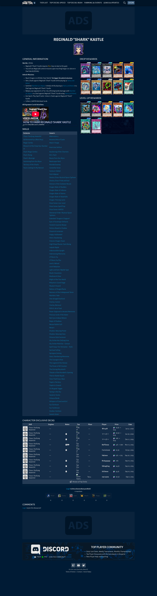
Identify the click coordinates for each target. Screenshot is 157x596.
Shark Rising (27, 155)
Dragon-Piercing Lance (57, 200)
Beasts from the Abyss (57, 158)
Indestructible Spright (56, 250)
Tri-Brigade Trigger (55, 388)
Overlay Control (54, 302)
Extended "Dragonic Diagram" (59, 218)
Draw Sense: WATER (56, 209)
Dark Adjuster (54, 174)
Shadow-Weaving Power (57, 331)
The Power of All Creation (58, 366)
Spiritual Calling (54, 350)
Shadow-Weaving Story (57, 334)
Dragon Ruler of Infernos (57, 190)
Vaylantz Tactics (54, 395)
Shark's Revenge (29, 158)
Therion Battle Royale (56, 376)
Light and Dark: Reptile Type (59, 270)
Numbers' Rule (54, 295)
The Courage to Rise (56, 360)
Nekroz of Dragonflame (57, 289)
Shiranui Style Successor (57, 337)
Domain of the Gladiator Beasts (60, 184)
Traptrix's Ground (55, 385)
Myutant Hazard (55, 286)
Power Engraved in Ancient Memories (62, 311)
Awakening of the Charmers (59, 152)
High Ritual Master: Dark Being (60, 244)
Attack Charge (54, 143)
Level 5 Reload (54, 263)
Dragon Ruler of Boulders (57, 187)
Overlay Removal (55, 305)
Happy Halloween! (55, 234)
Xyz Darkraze (54, 404)
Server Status (87, 572)
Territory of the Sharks (31, 164)
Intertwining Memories (57, 254)
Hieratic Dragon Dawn (57, 241)
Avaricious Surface (55, 147)
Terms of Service (71, 572)
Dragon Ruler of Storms (57, 193)
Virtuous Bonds (54, 398)
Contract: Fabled (55, 171)
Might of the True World (57, 279)
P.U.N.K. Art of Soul (55, 308)
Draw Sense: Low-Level (57, 203)
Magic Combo (28, 143)
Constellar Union (55, 168)
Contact (79, 572)
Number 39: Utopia (38, 86)
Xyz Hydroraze (54, 408)
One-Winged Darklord (57, 299)
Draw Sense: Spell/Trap (57, 206)
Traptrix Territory (55, 382)
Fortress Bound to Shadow (58, 228)
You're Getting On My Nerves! (33, 168)
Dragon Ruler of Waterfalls (58, 197)
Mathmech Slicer (55, 276)
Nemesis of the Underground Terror (61, 292)
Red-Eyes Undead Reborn (58, 318)
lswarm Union (54, 414)
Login (68, 489)
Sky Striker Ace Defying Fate (59, 340)
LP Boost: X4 (53, 257)
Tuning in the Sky (55, 392)
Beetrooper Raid (55, 161)
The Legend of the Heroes (58, 363)
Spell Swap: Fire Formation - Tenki (61, 347)
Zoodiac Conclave (55, 411)
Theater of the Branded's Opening (61, 372)
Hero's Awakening (55, 238)
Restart (51, 327)
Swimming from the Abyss (32, 161)
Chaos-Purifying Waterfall (32, 136)
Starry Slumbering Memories (59, 356)
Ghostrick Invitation (56, 231)
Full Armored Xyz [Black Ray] (33, 139)
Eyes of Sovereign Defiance (58, 222)
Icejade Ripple (54, 247)
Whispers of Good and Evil (58, 401)
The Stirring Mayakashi (57, 369)
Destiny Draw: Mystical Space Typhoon (62, 177)
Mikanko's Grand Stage (57, 283)
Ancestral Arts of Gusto (57, 139)
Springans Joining (55, 353)
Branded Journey (55, 164)
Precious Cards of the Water (58, 315)
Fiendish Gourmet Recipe (57, 225)
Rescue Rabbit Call (55, 324)
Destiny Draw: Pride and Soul (59, 181)
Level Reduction (54, 267)
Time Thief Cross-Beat (57, 379)
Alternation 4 (53, 136)
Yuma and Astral (68, 86)
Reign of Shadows (55, 321)
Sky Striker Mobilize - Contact (59, 344)
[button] (49, 125)
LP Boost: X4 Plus (55, 260)
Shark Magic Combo (30, 152)
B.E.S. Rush (52, 155)
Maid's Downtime (55, 273)
